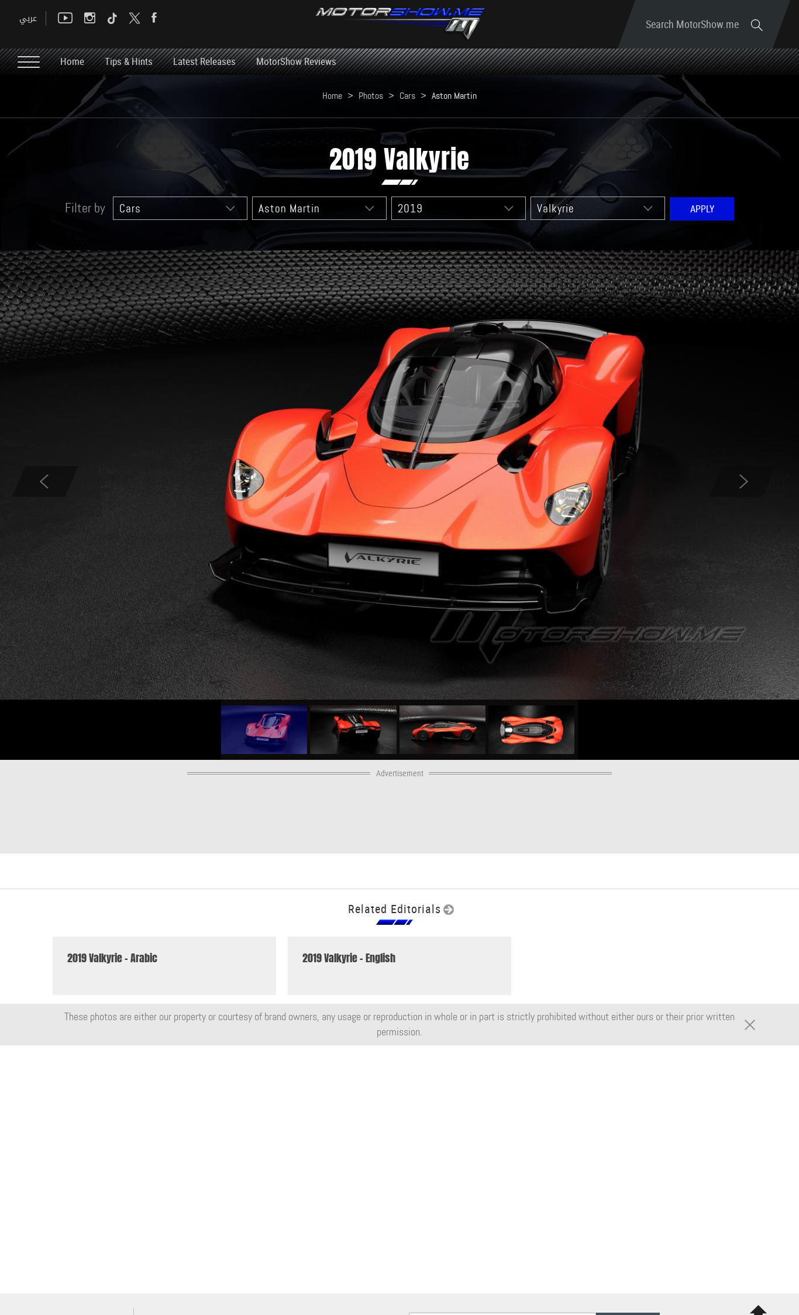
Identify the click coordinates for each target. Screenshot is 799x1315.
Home (72, 61)
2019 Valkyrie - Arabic (112, 958)
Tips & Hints (129, 61)
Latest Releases (204, 61)
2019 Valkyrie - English (348, 958)
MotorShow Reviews (296, 61)
